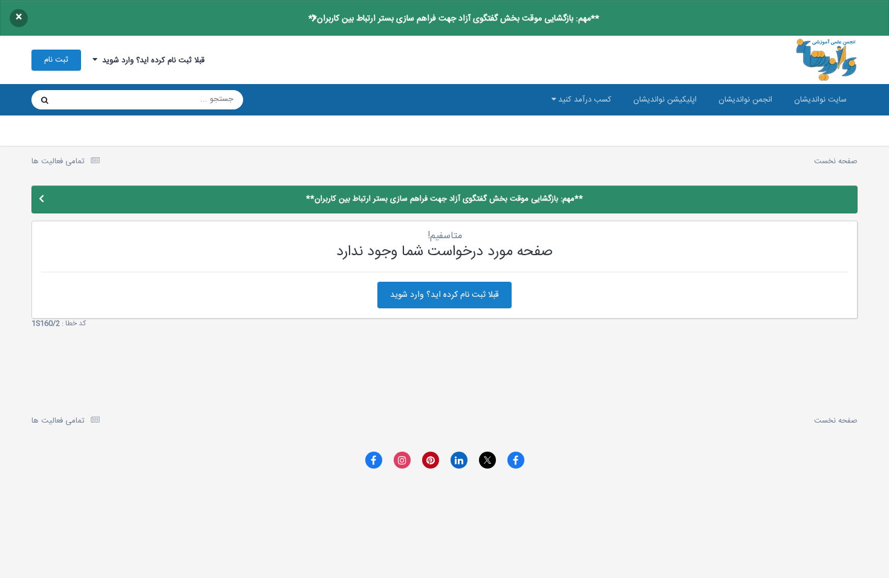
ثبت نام (56, 60)
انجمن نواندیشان (745, 99)
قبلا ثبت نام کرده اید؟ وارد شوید (150, 60)
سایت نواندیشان (820, 99)
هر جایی (86, 100)
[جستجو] (44, 99)
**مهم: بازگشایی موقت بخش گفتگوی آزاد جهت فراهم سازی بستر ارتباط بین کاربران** (453, 18)
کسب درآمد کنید (583, 99)
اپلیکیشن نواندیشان (665, 99)
